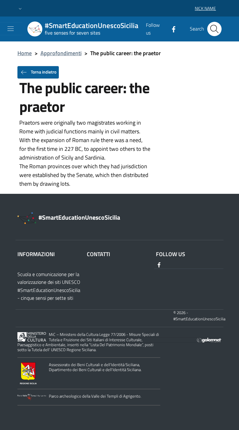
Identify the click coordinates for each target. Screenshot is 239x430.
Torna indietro (43, 71)
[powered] (209, 339)
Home (24, 53)
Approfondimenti (61, 53)
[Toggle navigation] (10, 28)
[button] (20, 8)
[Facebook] (171, 28)
